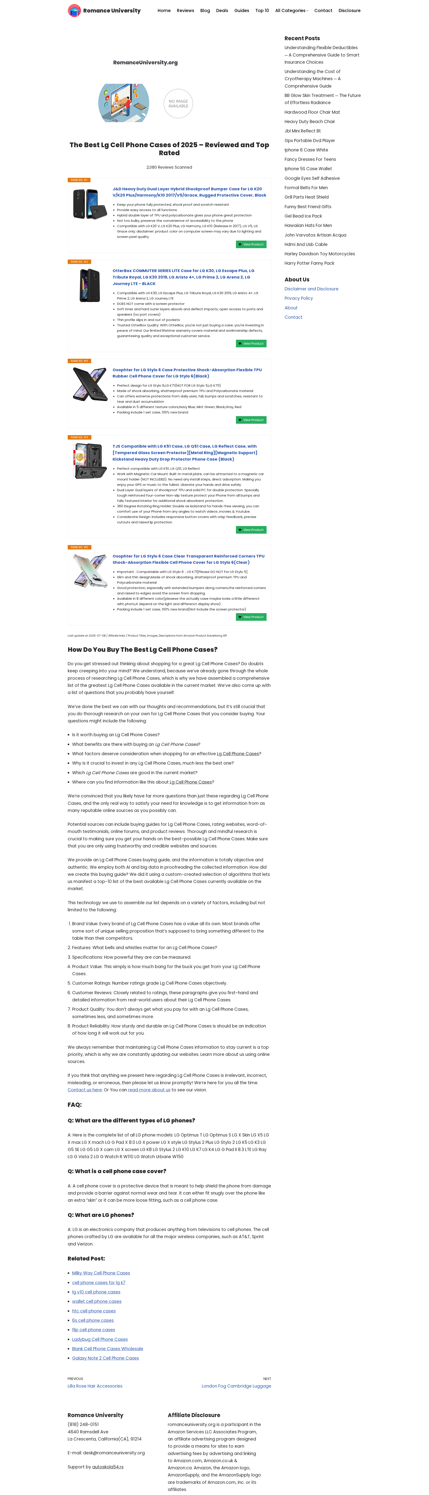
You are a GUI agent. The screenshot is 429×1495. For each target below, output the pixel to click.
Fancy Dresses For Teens (310, 159)
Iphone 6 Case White (306, 150)
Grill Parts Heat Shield (307, 197)
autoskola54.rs (108, 1467)
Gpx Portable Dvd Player (310, 141)
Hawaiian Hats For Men (308, 225)
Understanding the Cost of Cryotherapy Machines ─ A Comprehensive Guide (313, 79)
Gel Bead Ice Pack (303, 216)
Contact (323, 11)
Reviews (185, 11)
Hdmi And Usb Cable (306, 244)
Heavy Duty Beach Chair (310, 122)
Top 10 (262, 11)
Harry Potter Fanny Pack (309, 263)
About (291, 308)
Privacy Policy (299, 298)
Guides (241, 11)
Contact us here (85, 1090)
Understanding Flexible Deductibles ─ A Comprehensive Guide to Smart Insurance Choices (322, 55)
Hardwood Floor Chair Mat (312, 112)
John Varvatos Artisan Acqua (315, 235)
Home (164, 11)
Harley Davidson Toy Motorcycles (320, 254)
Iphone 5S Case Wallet (308, 169)
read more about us (149, 1090)
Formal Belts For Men (306, 188)
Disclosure (350, 11)
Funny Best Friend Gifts (308, 207)
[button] (307, 10)
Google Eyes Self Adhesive (312, 178)
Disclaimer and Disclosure (312, 289)
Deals (222, 11)
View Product (253, 244)
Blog (205, 11)
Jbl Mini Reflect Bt (303, 131)
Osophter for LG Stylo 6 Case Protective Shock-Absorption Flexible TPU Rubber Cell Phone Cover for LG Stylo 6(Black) (187, 373)
